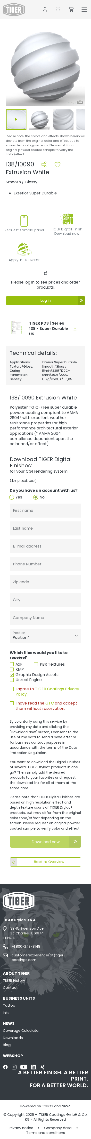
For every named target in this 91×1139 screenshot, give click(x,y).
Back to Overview (49, 861)
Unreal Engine (29, 680)
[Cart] (71, 9)
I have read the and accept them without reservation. (46, 706)
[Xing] (43, 1067)
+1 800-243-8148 (26, 946)
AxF (19, 664)
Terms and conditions (45, 1133)
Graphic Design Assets (37, 674)
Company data (58, 1128)
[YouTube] (23, 1067)
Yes (19, 497)
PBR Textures (52, 664)
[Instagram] (14, 1067)
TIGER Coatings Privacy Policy (47, 691)
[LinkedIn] (34, 1067)
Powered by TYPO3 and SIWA (45, 1106)
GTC (49, 703)
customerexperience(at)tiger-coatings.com (38, 957)
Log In (46, 300)
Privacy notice (21, 1128)
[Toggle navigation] (84, 9)
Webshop (13, 1056)
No (42, 497)
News (9, 1023)
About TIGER (16, 973)
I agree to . (47, 691)
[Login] (45, 9)
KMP (20, 669)
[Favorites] (58, 9)
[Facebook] (5, 1067)
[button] (45, 67)
